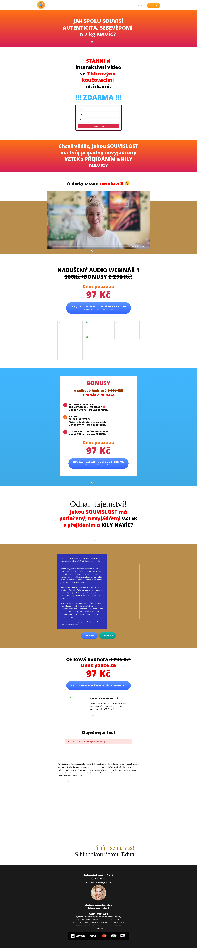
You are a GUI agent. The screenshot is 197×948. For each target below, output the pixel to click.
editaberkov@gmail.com (101, 882)
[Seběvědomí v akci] (41, 5)
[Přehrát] (50, 247)
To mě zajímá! (98, 126)
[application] (98, 220)
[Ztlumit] (140, 247)
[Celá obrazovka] (147, 247)
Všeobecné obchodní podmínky (98, 905)
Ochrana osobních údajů (98, 908)
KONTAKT (139, 5)
